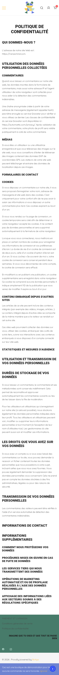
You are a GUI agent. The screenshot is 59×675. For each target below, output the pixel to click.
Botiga (35, 659)
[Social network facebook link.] (3, 649)
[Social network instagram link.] (11, 649)
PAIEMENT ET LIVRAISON (14, 618)
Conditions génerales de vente (17, 623)
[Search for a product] (41, 8)
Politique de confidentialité (15, 628)
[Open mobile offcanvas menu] (4, 8)
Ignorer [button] (43, 671)
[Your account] (48, 8)
